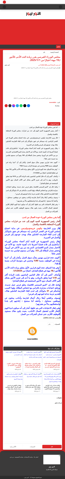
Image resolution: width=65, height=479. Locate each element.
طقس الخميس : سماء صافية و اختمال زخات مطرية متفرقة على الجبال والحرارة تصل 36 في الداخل (32, 366)
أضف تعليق (7, 65)
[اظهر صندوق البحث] (4, 6)
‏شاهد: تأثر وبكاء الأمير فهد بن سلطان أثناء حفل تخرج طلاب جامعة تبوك (32, 387)
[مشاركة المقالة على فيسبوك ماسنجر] (13, 105)
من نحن (12, 457)
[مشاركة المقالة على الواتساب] (21, 105)
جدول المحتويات (54, 124)
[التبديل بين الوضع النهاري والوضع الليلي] (4, 2)
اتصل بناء (36, 457)
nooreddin (52, 102)
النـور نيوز (26, 477)
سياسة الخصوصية (19, 457)
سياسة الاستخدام (28, 457)
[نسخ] (9, 105)
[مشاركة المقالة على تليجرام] (17, 105)
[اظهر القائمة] (60, 6)
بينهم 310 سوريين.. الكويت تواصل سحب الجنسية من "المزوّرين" (14, 365)
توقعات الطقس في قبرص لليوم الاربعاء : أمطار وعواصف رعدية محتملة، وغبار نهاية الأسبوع (13, 388)
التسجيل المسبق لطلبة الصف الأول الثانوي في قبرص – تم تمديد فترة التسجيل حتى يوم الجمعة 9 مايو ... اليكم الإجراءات (52, 367)
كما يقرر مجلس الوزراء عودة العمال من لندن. (43, 127)
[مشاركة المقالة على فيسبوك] (28, 105)
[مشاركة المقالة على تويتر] (24, 105)
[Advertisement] (32, 32)
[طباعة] (6, 105)
